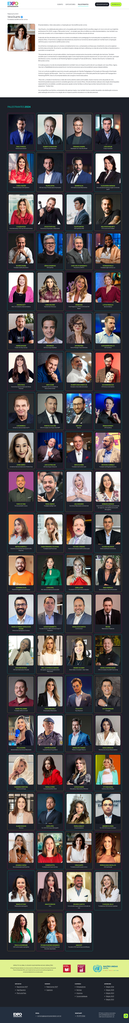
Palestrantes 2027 (52, 987)
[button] (21, 132)
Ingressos (116, 4)
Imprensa (79, 993)
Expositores (70, 4)
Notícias (79, 990)
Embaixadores (81, 987)
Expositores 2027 (22, 987)
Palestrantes (83, 4)
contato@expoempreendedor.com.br (49, 1016)
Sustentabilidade (82, 996)
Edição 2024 (110, 993)
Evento (60, 4)
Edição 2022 (110, 999)
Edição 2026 (110, 987)
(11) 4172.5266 (81, 1016)
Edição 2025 (110, 990)
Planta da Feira (21, 993)
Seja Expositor (102, 4)
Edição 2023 (110, 996)
